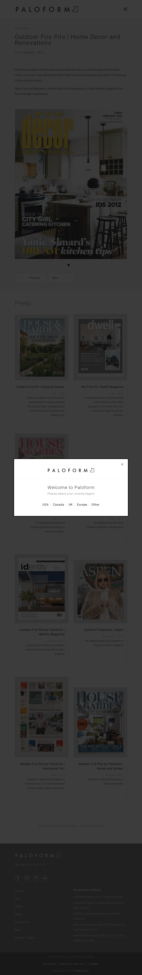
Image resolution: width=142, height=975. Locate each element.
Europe (82, 504)
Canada (58, 504)
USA (46, 504)
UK (71, 504)
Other (95, 504)
